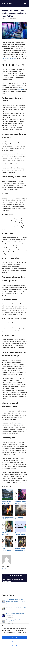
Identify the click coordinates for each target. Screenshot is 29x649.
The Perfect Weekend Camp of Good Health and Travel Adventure (13, 576)
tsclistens (20, 89)
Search (3, 589)
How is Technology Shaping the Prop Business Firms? (13, 580)
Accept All (14, 637)
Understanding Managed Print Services (16, 607)
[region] (14, 636)
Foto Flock (7, 3)
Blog (15, 18)
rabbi (11, 18)
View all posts (5, 569)
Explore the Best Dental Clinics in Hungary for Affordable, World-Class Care (15, 601)
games (21, 423)
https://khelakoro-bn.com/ (9, 58)
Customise (14, 641)
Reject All (14, 645)
